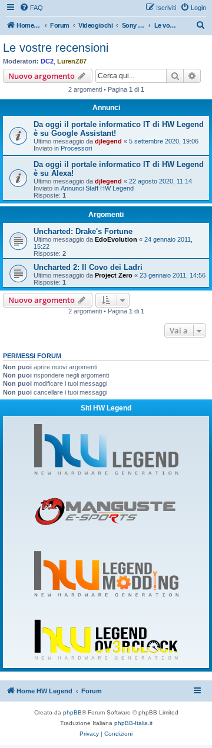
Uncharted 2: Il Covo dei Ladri (88, 267)
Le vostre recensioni (55, 47)
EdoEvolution (116, 239)
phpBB (72, 712)
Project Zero (113, 275)
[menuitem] (31, 8)
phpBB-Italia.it (133, 723)
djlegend (108, 141)
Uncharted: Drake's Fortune (83, 231)
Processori (76, 148)
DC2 (47, 61)
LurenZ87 (72, 61)
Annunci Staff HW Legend (97, 188)
